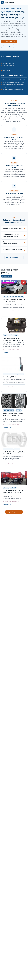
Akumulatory (7, 335)
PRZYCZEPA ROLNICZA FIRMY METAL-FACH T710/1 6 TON (13, 491)
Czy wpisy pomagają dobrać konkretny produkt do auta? (11, 235)
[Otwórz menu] (25, 2)
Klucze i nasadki (8, 449)
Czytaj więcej (6, 313)
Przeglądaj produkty (8, 41)
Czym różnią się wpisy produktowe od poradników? (12, 250)
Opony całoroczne (9, 410)
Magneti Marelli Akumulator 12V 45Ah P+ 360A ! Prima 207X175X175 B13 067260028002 (14, 340)
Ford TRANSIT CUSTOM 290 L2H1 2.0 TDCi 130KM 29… (14, 301)
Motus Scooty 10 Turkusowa (11, 377)
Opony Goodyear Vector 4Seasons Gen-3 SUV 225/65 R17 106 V (13, 414)
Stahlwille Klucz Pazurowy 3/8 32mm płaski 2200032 (14, 453)
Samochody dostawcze (16, 296)
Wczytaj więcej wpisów (13, 512)
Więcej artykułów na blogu (13, 257)
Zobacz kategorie (7, 46)
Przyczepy (13, 487)
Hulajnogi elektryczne (10, 373)
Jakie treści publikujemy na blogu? (12, 228)
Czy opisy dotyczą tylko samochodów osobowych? (10, 242)
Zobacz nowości (5, 276)
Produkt (6, 296)
